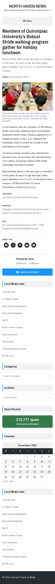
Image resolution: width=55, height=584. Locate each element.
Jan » (12, 481)
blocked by (27, 421)
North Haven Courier (12, 327)
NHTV (5, 320)
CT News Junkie (10, 299)
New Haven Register (12, 313)
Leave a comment (29, 272)
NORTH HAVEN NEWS (27, 6)
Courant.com (8, 292)
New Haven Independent (14, 306)
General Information (12, 197)
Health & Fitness (30, 197)
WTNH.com (8, 356)
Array (32, 577)
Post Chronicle (9, 334)
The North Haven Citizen (14, 348)
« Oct (4, 481)
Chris (5, 77)
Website (35, 263)
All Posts (22, 263)
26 (5, 477)
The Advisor (8, 341)
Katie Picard (29, 187)
